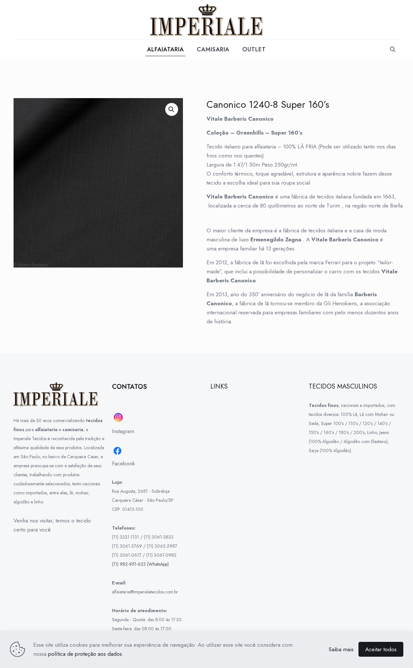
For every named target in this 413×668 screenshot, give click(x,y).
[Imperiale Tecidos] (206, 19)
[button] (171, 109)
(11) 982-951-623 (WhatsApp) (140, 564)
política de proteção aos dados (85, 654)
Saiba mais (341, 649)
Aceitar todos (381, 649)
